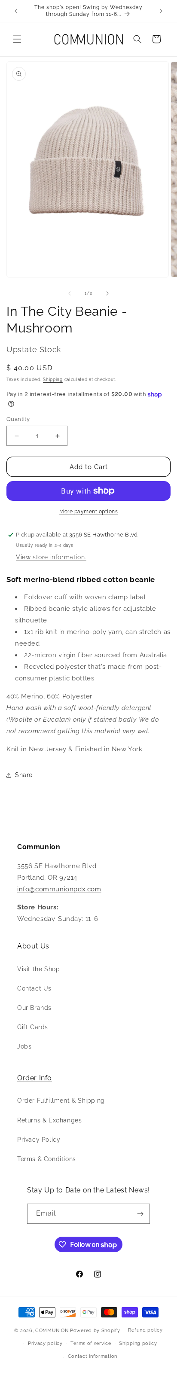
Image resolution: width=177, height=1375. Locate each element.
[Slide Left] (69, 293)
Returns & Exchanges (49, 1120)
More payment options (88, 512)
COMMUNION (51, 1330)
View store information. (51, 557)
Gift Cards (32, 1027)
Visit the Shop (38, 969)
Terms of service (90, 1343)
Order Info (34, 1078)
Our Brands (34, 1007)
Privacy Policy (38, 1139)
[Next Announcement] (161, 11)
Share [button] (24, 774)
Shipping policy (138, 1343)
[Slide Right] (107, 293)
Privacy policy (45, 1343)
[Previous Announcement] (15, 11)
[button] (17, 39)
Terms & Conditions (46, 1158)
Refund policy (145, 1330)
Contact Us (34, 988)
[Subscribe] (140, 1214)
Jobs (24, 1046)
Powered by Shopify (95, 1330)
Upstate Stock (33, 349)
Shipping (53, 379)
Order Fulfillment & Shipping (61, 1100)
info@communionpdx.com (59, 889)
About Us (33, 946)
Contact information (92, 1356)
